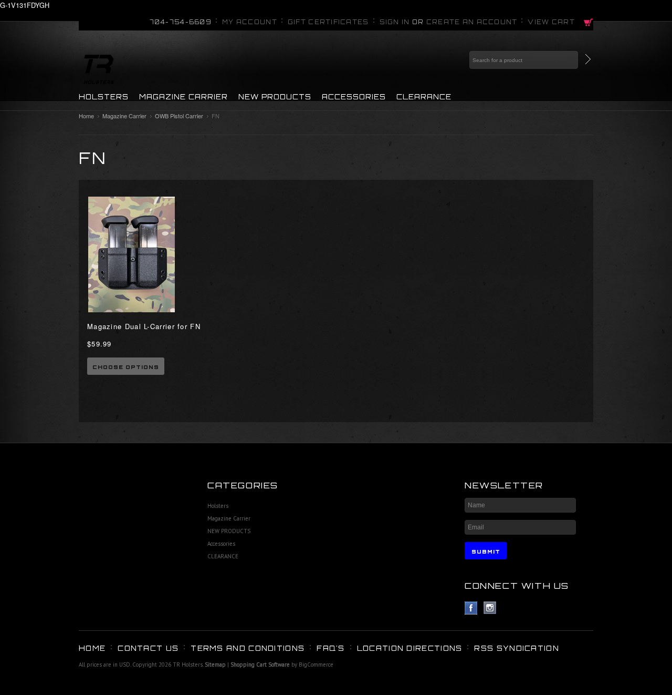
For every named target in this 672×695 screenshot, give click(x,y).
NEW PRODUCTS (274, 97)
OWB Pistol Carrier (179, 115)
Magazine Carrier (183, 97)
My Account (249, 22)
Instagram (490, 608)
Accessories (354, 97)
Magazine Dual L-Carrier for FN (144, 326)
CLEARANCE (424, 97)
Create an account (472, 22)
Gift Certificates (328, 22)
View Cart (551, 22)
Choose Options (125, 367)
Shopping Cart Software (260, 664)
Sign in (395, 22)
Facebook (471, 608)
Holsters (104, 97)
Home (86, 115)
